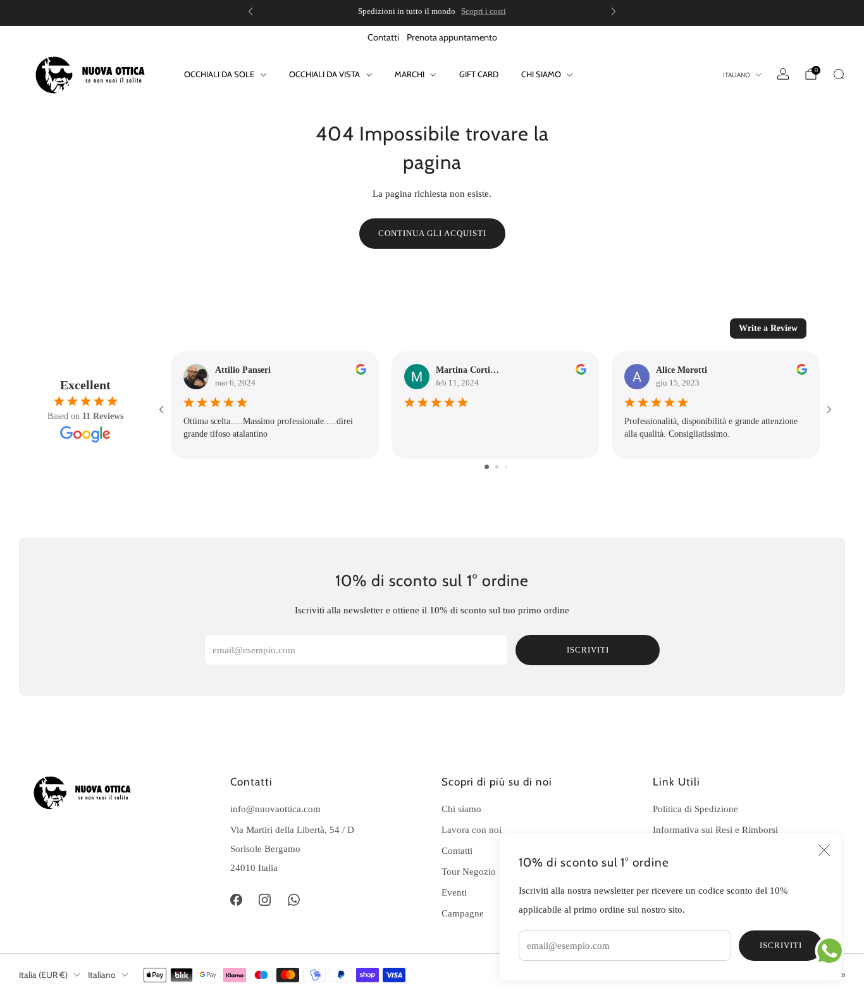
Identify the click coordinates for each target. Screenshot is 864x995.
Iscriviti (781, 945)
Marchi (409, 74)
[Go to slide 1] (486, 467)
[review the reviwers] (360, 372)
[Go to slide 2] (496, 466)
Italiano (736, 75)
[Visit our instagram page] (265, 899)
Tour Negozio (468, 871)
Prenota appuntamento (452, 37)
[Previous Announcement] (250, 11)
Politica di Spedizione (695, 808)
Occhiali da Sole (219, 74)
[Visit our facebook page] (235, 899)
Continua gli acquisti (432, 233)
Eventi (454, 892)
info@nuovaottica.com (275, 808)
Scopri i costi (483, 11)
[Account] (783, 74)
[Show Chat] (833, 951)
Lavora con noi (471, 829)
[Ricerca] (838, 74)
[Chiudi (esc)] (824, 850)
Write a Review (768, 328)
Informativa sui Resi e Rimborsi (715, 829)
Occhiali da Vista (324, 74)
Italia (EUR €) (43, 975)
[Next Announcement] (613, 11)
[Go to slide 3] (506, 467)
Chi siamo (541, 74)
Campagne (462, 913)
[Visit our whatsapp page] (294, 899)
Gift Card (478, 74)
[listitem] (432, 11)
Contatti (383, 37)
